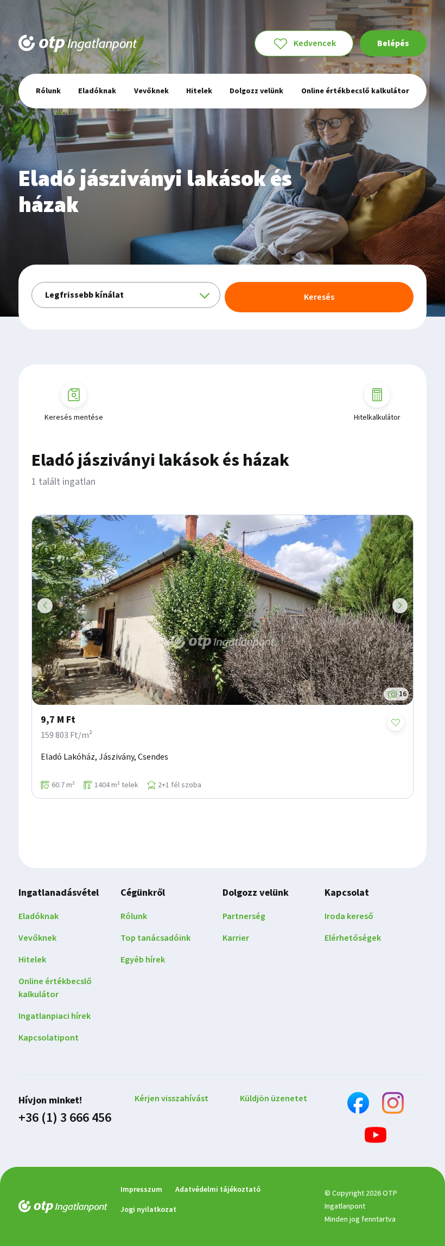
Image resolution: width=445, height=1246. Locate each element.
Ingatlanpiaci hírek (54, 1016)
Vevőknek (37, 938)
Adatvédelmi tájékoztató (217, 1189)
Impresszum (141, 1189)
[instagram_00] (393, 1104)
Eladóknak (38, 916)
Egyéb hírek (142, 960)
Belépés (393, 43)
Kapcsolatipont (48, 1038)
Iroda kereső (349, 916)
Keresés (319, 297)
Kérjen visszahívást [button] (171, 1098)
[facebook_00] (358, 1104)
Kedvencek (315, 43)
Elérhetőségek (353, 938)
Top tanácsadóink (155, 938)
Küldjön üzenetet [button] (273, 1098)
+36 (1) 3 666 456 (64, 1118)
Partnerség (244, 916)
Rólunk (133, 916)
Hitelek (32, 960)
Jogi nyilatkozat (148, 1209)
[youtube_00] (375, 1136)
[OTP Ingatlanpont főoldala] (77, 43)
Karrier (236, 938)
